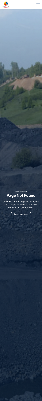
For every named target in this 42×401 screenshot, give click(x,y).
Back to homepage (21, 214)
